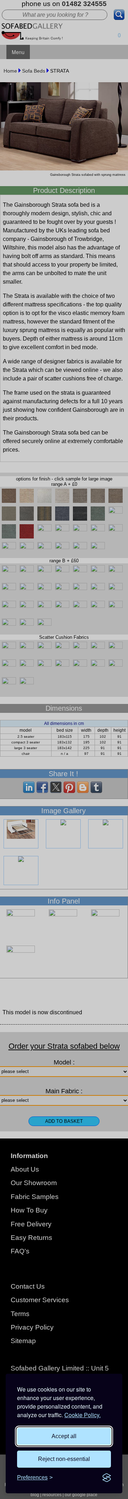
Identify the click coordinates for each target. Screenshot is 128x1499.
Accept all (64, 1436)
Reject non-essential (64, 1459)
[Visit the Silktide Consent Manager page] (106, 1477)
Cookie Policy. (82, 1415)
